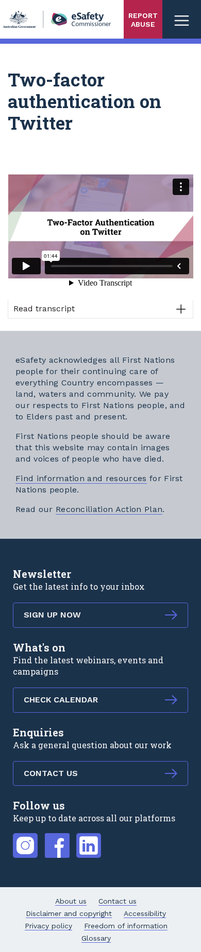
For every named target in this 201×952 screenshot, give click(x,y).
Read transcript (44, 308)
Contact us (117, 901)
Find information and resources (81, 478)
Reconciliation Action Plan (109, 509)
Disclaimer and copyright (69, 913)
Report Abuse (143, 19)
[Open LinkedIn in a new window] (88, 839)
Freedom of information (125, 926)
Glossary (96, 938)
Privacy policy (48, 926)
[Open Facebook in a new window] (57, 839)
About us (71, 901)
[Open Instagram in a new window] (25, 839)
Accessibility (145, 913)
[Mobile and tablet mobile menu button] (181, 19)
